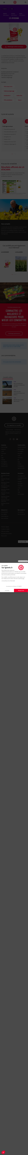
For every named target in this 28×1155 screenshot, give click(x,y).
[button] (3, 1152)
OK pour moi (21, 590)
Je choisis (7, 590)
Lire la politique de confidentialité (8, 580)
